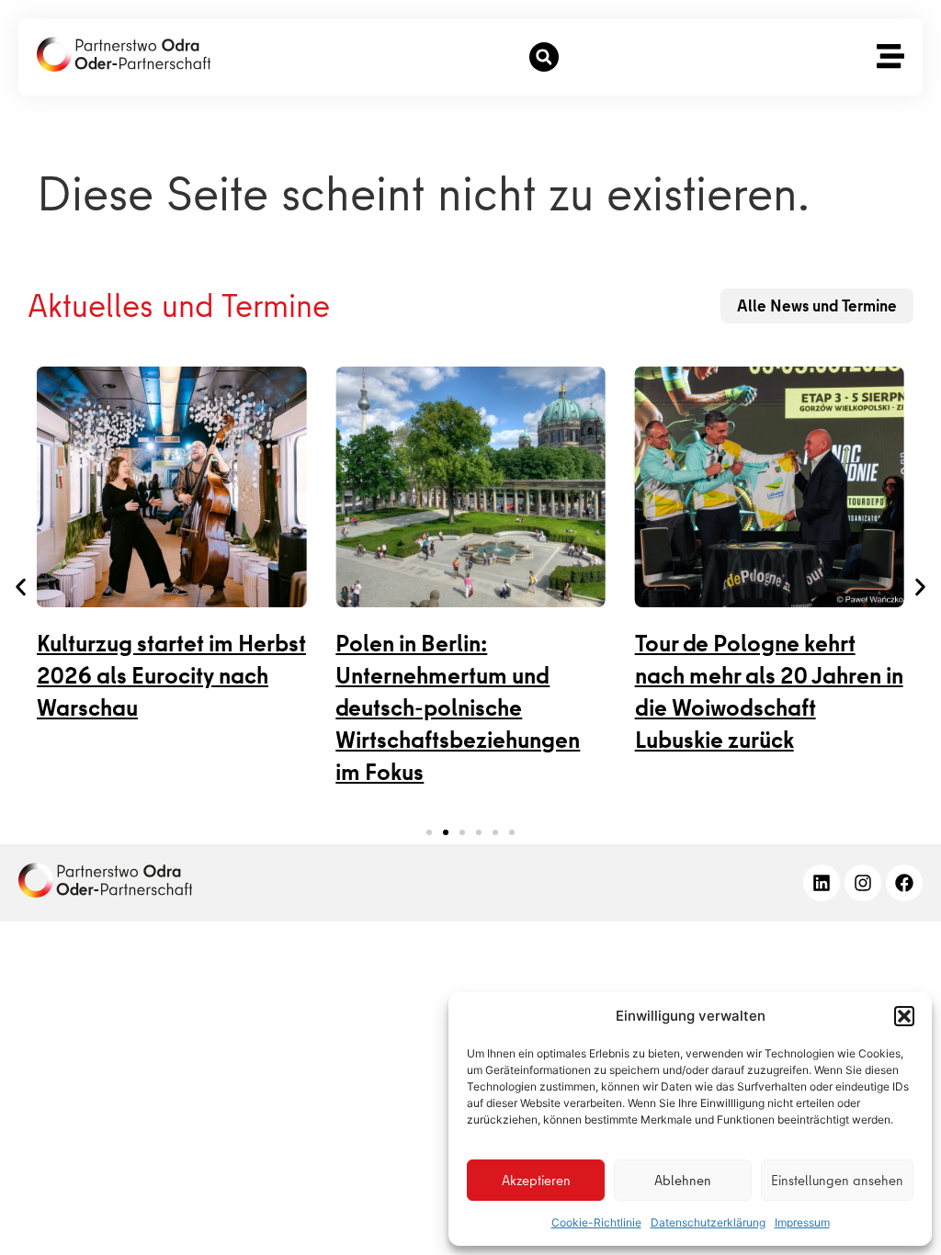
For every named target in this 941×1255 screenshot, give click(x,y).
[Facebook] (904, 883)
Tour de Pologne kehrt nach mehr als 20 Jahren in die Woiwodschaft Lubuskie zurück (769, 692)
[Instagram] (863, 883)
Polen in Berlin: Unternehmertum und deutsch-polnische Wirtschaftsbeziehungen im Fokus (457, 708)
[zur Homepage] (105, 880)
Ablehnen (682, 1180)
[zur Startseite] (123, 54)
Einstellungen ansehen (837, 1180)
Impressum (802, 1222)
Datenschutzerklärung (708, 1222)
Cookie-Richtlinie (596, 1222)
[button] (904, 1016)
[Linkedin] (821, 883)
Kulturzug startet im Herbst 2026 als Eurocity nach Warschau (171, 676)
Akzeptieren (536, 1180)
